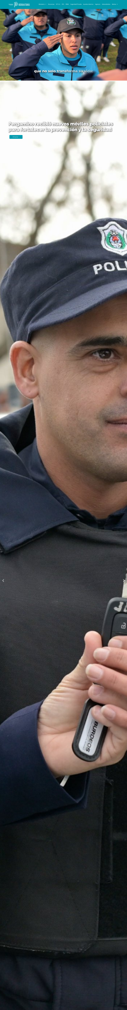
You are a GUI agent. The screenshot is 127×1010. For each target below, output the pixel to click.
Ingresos (97, 4)
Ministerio (42, 4)
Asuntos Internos (88, 4)
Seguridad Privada (76, 4)
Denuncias (51, 4)
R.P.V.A (58, 4)
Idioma (114, 4)
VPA (63, 4)
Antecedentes (106, 4)
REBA (67, 4)
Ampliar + (16, 137)
